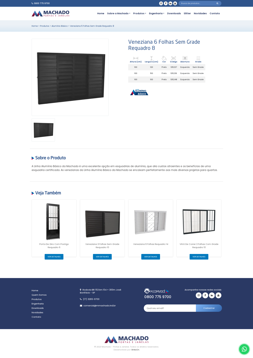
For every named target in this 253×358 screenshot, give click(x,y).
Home (100, 13)
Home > (36, 26)
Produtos (138, 13)
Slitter (187, 13)
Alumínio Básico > (61, 26)
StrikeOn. (135, 349)
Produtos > (46, 26)
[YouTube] (175, 3)
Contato (215, 13)
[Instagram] (161, 3)
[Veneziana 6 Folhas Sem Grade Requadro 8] (70, 77)
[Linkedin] (170, 3)
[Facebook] (166, 3)
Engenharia (156, 13)
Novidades (200, 13)
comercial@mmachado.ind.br (99, 305)
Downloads (174, 13)
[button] (37, 77)
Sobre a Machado (118, 13)
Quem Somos (39, 294)
